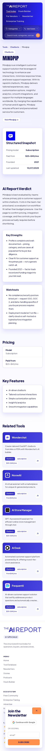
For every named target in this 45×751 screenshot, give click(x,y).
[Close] (36, 710)
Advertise (8, 704)
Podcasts (8, 677)
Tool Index (11, 11)
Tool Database (10, 664)
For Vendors (12, 16)
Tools (5, 47)
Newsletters (9, 669)
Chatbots (14, 47)
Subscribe (23, 742)
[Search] (38, 35)
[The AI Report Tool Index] (16, 6)
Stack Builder (24, 11)
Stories (7, 673)
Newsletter (27, 16)
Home (6, 660)
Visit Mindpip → (11, 120)
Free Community (11, 695)
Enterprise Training (15, 21)
